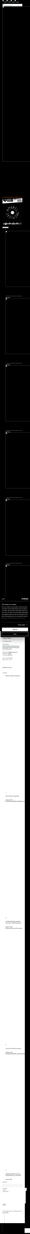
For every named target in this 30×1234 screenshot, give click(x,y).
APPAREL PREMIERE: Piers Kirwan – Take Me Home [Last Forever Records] (14, 494)
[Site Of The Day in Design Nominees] (15, 646)
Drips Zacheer (18, 181)
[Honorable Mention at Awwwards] (5, 646)
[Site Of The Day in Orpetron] (10, 647)
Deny (15, 634)
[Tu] (12, 652)
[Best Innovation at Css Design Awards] (9, 646)
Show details (21, 624)
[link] (18, 5)
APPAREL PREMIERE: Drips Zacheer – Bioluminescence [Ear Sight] (13, 359)
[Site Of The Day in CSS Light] (16, 647)
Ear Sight (15, 193)
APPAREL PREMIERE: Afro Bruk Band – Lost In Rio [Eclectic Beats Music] (13, 427)
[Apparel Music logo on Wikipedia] (7, 667)
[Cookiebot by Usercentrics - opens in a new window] (21, 599)
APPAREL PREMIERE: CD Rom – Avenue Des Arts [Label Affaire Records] (13, 292)
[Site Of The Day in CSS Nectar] (4, 648)
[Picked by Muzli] (9, 648)
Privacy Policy (6, 1212)
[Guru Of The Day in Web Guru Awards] (5, 647)
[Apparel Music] (11, 2)
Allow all (15, 629)
